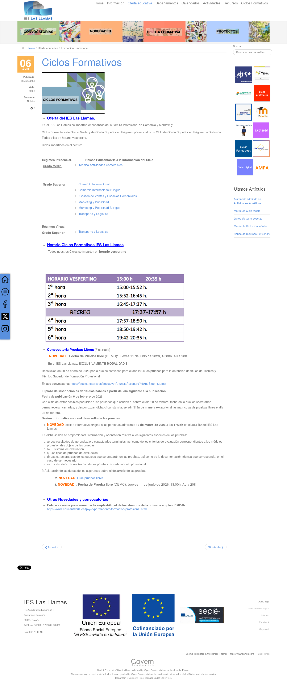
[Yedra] (262, 74)
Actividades (211, 3)
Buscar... (238, 46)
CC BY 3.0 (166, 677)
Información (115, 3)
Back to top (264, 653)
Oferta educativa (140, 3)
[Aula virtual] (243, 112)
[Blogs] (262, 93)
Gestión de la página (259, 608)
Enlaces (265, 615)
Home (99, 3)
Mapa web (264, 629)
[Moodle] (262, 112)
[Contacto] (5, 291)
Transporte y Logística (93, 214)
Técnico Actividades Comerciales (100, 165)
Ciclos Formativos (254, 3)
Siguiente (214, 547)
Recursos (231, 3)
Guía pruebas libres (90, 478)
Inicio (31, 48)
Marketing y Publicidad (94, 202)
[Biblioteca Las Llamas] (243, 93)
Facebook (264, 622)
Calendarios (191, 3)
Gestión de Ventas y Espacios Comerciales (108, 196)
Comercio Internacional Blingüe (99, 190)
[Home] (5, 279)
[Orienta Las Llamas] (244, 130)
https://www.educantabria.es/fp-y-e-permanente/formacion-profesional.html (97, 509)
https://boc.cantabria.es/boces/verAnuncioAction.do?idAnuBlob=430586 (118, 383)
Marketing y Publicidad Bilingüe (99, 207)
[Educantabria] (243, 74)
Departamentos (166, 3)
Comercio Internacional (94, 184)
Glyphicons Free (135, 677)
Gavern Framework (143, 663)
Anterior (52, 547)
